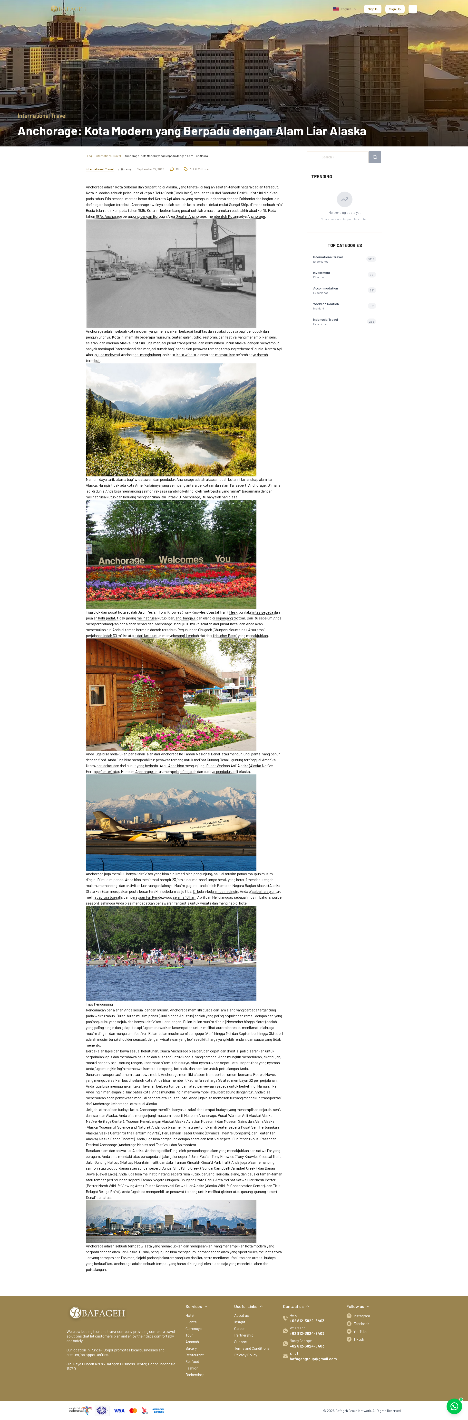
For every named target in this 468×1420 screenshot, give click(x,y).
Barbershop (195, 1374)
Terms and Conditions (252, 1348)
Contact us (293, 1306)
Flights (191, 1321)
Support (241, 1341)
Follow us (355, 1306)
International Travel (108, 155)
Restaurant (194, 1354)
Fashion (191, 1368)
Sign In (373, 9)
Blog (89, 155)
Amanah (192, 1341)
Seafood (192, 1361)
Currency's (193, 1328)
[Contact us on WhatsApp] (454, 1406)
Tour (189, 1335)
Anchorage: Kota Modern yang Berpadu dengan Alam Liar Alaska (166, 155)
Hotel (189, 1315)
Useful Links (245, 1306)
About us (241, 1315)
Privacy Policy (245, 1354)
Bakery (191, 1348)
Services (193, 1306)
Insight (239, 1321)
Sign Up (395, 9)
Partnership (244, 1335)
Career (239, 1328)
